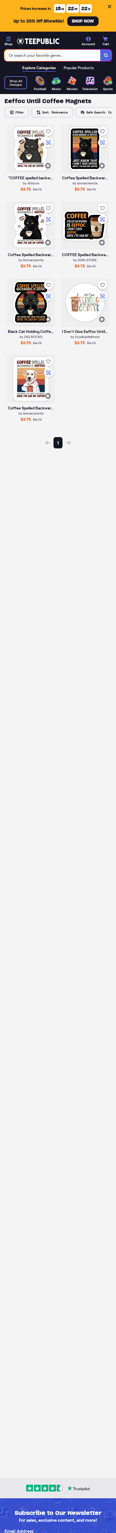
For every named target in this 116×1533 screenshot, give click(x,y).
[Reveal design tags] (48, 166)
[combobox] (53, 55)
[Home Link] (38, 41)
